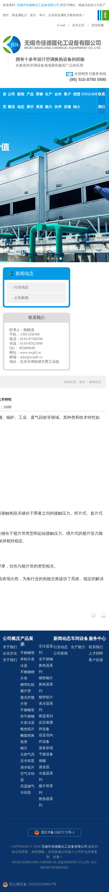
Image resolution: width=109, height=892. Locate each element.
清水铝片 (27, 767)
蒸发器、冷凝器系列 (46, 773)
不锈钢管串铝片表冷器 (27, 659)
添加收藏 (98, 25)
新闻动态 (95, 382)
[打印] (103, 616)
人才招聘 (96, 653)
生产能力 (78, 647)
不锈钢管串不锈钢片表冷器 (27, 716)
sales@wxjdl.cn (31, 357)
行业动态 (21, 287)
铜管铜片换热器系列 (46, 684)
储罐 (42, 761)
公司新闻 (21, 298)
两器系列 (46, 716)
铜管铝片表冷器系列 (46, 703)
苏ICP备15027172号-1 (57, 832)
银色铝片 (27, 729)
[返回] (94, 616)
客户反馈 (96, 660)
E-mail (61, 25)
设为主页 (78, 25)
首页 (82, 382)
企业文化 (10, 653)
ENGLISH (89, 94)
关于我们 (10, 647)
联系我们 (96, 647)
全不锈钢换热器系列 (46, 665)
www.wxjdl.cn (30, 352)
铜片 (23, 748)
